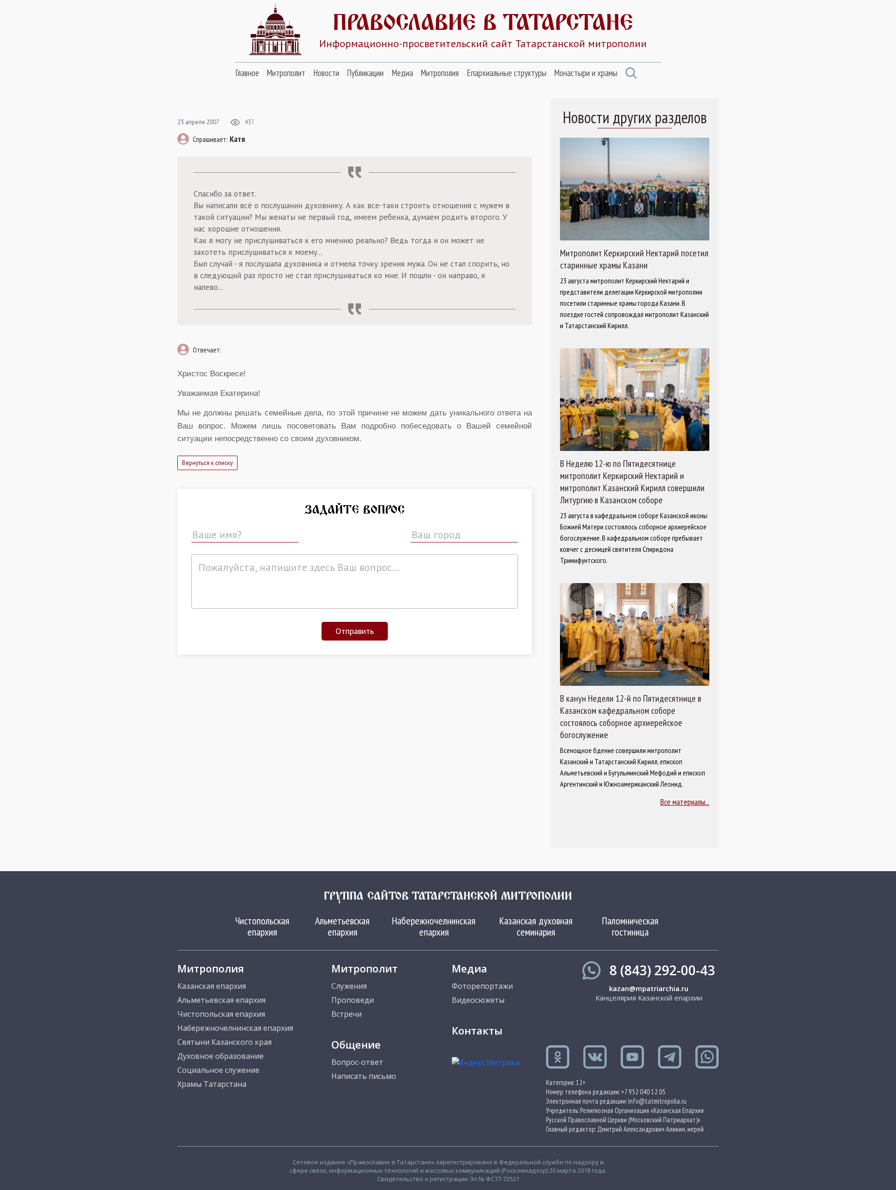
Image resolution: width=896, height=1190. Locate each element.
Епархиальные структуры (506, 72)
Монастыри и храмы (585, 72)
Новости (326, 72)
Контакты (477, 1030)
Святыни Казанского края (224, 1042)
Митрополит (285, 72)
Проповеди (352, 1000)
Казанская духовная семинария (536, 926)
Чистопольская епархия (262, 926)
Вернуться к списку (207, 463)
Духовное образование (220, 1056)
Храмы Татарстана (211, 1084)
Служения (349, 986)
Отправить (355, 631)
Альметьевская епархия (342, 926)
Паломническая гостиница (630, 926)
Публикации (365, 72)
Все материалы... (684, 801)
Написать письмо (363, 1076)
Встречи (346, 1014)
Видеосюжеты (478, 1000)
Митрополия (439, 72)
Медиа (402, 72)
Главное (247, 72)
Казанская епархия (211, 986)
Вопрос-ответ (357, 1062)
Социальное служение (218, 1070)
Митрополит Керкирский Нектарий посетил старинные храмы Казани (634, 259)
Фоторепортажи (482, 986)
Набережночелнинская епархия (434, 926)
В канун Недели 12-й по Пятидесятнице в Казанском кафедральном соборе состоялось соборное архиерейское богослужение (630, 716)
